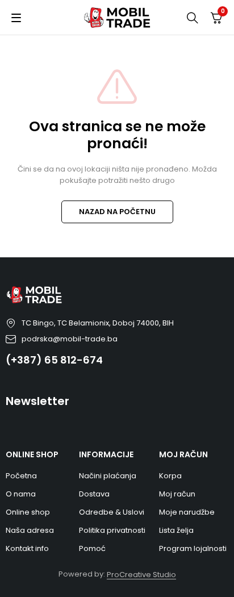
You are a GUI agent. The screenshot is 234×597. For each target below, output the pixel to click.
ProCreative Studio (141, 574)
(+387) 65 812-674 (54, 360)
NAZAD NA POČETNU (117, 211)
